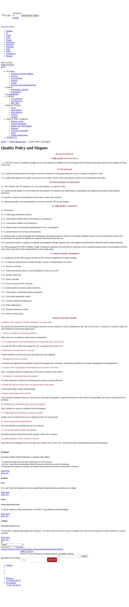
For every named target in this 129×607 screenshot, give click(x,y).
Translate (19, 547)
